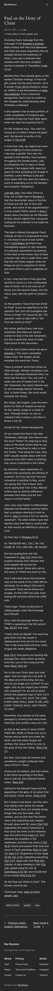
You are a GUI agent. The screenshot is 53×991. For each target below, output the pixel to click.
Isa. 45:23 (10, 627)
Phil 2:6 (39, 860)
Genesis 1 (9, 353)
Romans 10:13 (30, 537)
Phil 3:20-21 (27, 875)
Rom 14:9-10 (19, 666)
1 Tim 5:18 (19, 140)
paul (36, 34)
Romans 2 (38, 196)
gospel (29, 34)
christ (8, 34)
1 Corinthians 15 (19, 243)
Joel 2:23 (25, 557)
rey (24, 29)
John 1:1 (17, 516)
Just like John (12, 192)
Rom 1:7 (13, 853)
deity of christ (19, 34)
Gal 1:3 (38, 849)
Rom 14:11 (10, 655)
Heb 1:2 (33, 835)
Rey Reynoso (10, 4)
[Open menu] (47, 4)
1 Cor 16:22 (22, 86)
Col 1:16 (42, 824)
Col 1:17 (9, 860)
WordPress (23, 985)
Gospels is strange (33, 43)
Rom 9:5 (18, 782)
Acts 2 (43, 211)
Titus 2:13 (39, 795)
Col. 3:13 (17, 857)
